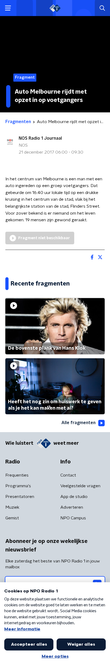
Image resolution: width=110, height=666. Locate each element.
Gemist (12, 518)
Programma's (18, 486)
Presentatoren (19, 496)
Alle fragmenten (78, 423)
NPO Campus (73, 518)
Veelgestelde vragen (80, 486)
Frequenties (17, 475)
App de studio (74, 496)
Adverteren (71, 507)
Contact (68, 475)
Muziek (12, 507)
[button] (8, 8)
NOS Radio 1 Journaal (40, 138)
